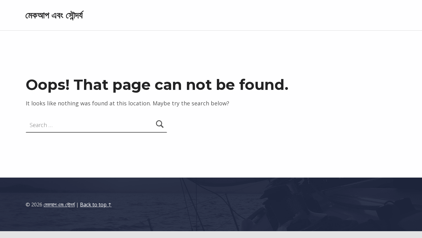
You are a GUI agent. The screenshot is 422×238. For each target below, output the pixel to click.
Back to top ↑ (96, 204)
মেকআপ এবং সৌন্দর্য (54, 15)
